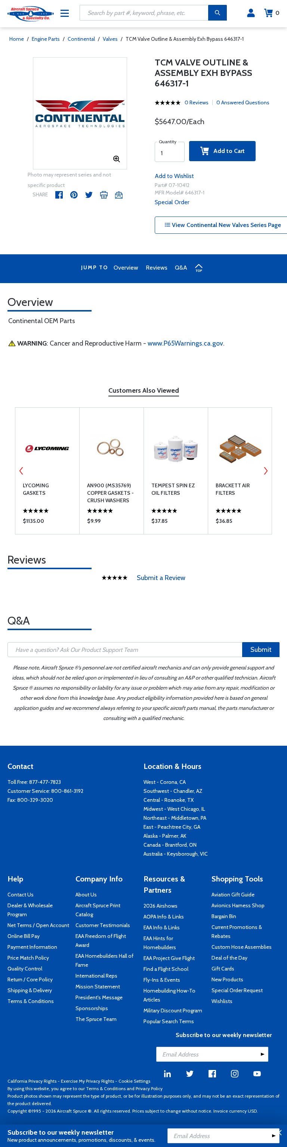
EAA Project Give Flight (169, 958)
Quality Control (24, 968)
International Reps (96, 975)
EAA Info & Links (162, 927)
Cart (277, 12)
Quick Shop (47, 522)
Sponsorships (91, 1008)
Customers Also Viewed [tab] (143, 390)
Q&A (181, 267)
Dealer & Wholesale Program (30, 910)
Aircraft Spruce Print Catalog (97, 910)
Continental (81, 39)
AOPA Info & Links (164, 916)
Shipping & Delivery (29, 990)
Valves (110, 39)
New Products (227, 979)
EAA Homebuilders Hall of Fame (104, 960)
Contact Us (20, 894)
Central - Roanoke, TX (169, 800)
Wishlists (222, 1001)
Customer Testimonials (102, 925)
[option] (80, 114)
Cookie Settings (134, 1081)
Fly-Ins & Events (162, 979)
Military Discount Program (173, 1010)
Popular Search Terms (169, 1021)
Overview (126, 267)
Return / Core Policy (30, 979)
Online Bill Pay (23, 936)
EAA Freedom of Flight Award (100, 940)
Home (16, 39)
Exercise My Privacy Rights (87, 1081)
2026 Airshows (161, 905)
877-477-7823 (45, 782)
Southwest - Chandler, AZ (173, 791)
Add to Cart (227, 150)
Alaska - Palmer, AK (165, 835)
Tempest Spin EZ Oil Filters (173, 489)
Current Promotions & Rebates (237, 931)
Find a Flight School (166, 969)
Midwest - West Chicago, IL (174, 809)
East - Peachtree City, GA (172, 827)
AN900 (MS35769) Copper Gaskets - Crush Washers (110, 493)
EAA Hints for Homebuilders (160, 943)
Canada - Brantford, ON (170, 844)
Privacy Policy (149, 1088)
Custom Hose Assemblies (242, 947)
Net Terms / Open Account (38, 925)
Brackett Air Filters (233, 489)
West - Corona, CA (165, 782)
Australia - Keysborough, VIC (176, 853)
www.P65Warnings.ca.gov (185, 343)
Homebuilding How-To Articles (169, 995)
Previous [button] (21, 471)
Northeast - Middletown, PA (175, 818)
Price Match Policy (28, 957)
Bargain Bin (224, 916)
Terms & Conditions (30, 1001)
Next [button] (265, 471)
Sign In (251, 13)
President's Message (99, 997)
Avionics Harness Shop (238, 905)
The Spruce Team (96, 1019)
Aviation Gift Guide (233, 894)
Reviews (156, 267)
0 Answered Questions (242, 102)
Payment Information (32, 947)
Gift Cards (223, 968)
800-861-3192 (67, 791)
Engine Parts (46, 39)
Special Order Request (237, 990)
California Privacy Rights (31, 1081)
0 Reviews (197, 102)
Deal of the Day (229, 957)
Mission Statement (97, 986)
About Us (86, 894)
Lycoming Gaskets (36, 489)
